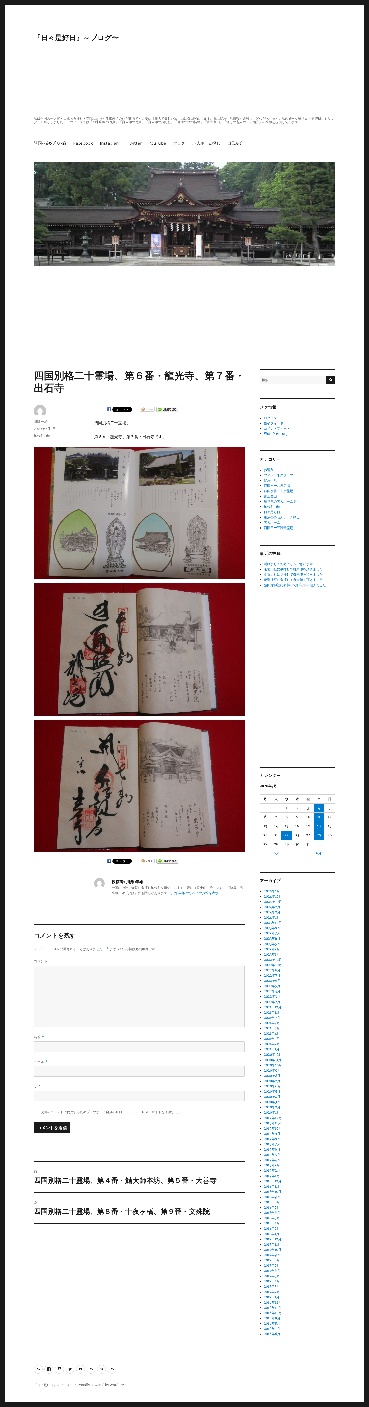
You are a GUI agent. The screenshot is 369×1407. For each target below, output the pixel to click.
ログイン (270, 418)
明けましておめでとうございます (288, 564)
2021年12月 (272, 1007)
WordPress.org (276, 434)
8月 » (320, 853)
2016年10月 (273, 1313)
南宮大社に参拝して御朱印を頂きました (293, 569)
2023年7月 (272, 933)
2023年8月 (272, 928)
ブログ (179, 143)
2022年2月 (272, 1002)
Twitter (135, 143)
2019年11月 (272, 1123)
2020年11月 (272, 1060)
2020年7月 (272, 1081)
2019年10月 (273, 1128)
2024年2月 (272, 912)
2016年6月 (272, 1334)
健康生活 (270, 480)
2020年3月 (272, 1102)
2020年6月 (272, 1086)
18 (319, 826)
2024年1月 (272, 917)
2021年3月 (272, 1039)
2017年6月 (272, 1271)
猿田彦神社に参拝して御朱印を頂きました (295, 585)
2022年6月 (272, 981)
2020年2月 (272, 1107)
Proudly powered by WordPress (102, 1385)
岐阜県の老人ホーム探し (282, 501)
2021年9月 (272, 1018)
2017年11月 (272, 1244)
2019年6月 (272, 1149)
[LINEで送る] (167, 409)
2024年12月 (273, 896)
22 (287, 835)
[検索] (330, 380)
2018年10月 (272, 1192)
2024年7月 (272, 907)
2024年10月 (273, 902)
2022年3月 (272, 996)
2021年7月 (272, 1023)
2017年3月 (272, 1286)
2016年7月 (272, 1329)
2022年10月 (273, 965)
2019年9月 (272, 1134)
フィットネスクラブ (278, 475)
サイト (39, 1086)
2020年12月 (273, 1054)
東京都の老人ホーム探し (282, 517)
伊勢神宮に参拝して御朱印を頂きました (293, 580)
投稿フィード (273, 423)
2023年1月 (272, 954)
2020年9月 (272, 1070)
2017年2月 (272, 1292)
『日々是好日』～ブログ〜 (76, 37)
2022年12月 (273, 960)
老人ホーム (272, 522)
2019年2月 (272, 1170)
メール (41, 1062)
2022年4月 (272, 991)
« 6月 (275, 853)
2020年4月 (272, 1097)
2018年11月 (272, 1186)
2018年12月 (272, 1181)
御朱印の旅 (42, 436)
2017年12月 (272, 1239)
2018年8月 (272, 1202)
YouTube (157, 143)
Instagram (110, 143)
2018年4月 (272, 1223)
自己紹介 (235, 143)
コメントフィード (277, 428)
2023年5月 (272, 944)
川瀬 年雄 (41, 422)
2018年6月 (272, 1213)
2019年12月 (273, 1118)
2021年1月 (271, 1049)
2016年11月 (272, 1308)
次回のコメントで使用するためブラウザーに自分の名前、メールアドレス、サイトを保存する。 (111, 1112)
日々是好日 (272, 512)
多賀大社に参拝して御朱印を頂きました (293, 574)
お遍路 (269, 470)
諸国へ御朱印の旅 (50, 143)
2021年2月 (272, 1044)
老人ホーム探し (206, 143)
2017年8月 (272, 1260)
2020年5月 (272, 1091)
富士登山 (270, 496)
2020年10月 (273, 1065)
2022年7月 (272, 975)
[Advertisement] (185, 79)
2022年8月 (272, 970)
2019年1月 (272, 1176)
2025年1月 (272, 891)
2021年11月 (272, 1012)
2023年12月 (273, 923)
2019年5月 (272, 1155)
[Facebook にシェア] (109, 409)
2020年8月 (272, 1076)
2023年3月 (272, 949)
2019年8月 (272, 1139)
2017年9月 (272, 1255)
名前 (39, 1037)
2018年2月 (272, 1228)
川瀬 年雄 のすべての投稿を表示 (194, 893)
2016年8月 (272, 1323)
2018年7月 (272, 1207)
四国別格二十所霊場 (278, 491)
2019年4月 (272, 1160)
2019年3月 (272, 1165)
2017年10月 (272, 1250)
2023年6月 (272, 938)
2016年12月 (273, 1302)
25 (319, 835)
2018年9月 (272, 1197)
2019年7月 (272, 1144)
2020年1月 (272, 1112)
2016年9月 (272, 1318)
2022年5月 (272, 986)
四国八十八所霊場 (277, 486)
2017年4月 (272, 1281)
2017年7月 (272, 1265)
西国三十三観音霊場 (278, 528)
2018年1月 (271, 1234)
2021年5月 (272, 1028)
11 (318, 817)
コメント (41, 961)
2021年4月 (272, 1033)
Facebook (83, 143)
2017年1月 (271, 1297)
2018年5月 (272, 1218)
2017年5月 (272, 1276)
